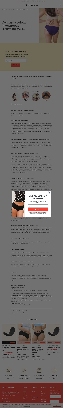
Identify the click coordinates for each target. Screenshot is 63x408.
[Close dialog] (49, 192)
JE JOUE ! (38, 209)
